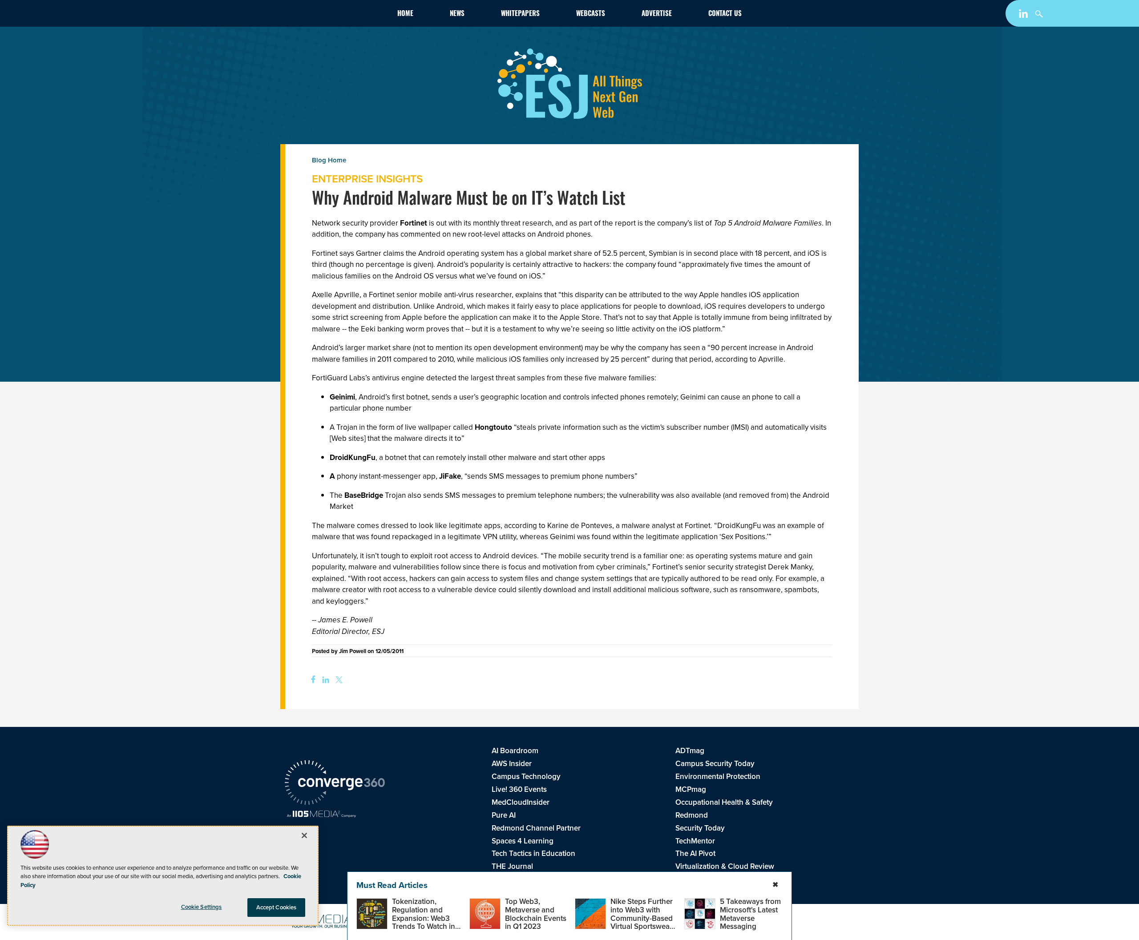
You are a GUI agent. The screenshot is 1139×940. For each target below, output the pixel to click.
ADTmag (689, 750)
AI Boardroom (515, 750)
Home (405, 14)
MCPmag (690, 789)
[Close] (304, 835)
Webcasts (590, 14)
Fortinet (414, 223)
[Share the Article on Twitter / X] (338, 680)
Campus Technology (526, 776)
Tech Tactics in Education (533, 853)
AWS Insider (512, 763)
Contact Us (725, 14)
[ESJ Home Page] (336, 15)
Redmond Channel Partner (536, 828)
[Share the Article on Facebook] (310, 680)
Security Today (700, 828)
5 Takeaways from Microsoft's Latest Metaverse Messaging (750, 914)
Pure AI (504, 815)
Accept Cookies (276, 907)
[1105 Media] (321, 815)
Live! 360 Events (519, 789)
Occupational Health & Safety (724, 802)
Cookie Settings (201, 907)
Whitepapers (520, 14)
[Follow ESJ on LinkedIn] (1024, 15)
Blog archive (367, 174)
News (457, 14)
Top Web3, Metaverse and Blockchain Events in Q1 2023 (535, 914)
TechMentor (695, 841)
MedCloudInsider (520, 802)
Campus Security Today (715, 763)
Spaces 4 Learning (522, 841)
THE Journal (512, 866)
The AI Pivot (695, 853)
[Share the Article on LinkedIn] (324, 680)
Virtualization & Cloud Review (724, 866)
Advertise (657, 14)
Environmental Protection (717, 776)
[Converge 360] (335, 783)
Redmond (691, 815)
